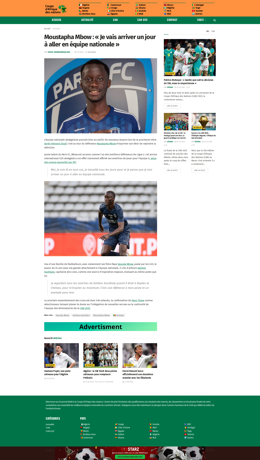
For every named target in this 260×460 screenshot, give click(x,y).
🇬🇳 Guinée (140, 10)
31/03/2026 (180, 87)
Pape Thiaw (138, 300)
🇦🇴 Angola (84, 7)
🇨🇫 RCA (167, 10)
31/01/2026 (208, 142)
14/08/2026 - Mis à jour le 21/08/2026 (99, 382)
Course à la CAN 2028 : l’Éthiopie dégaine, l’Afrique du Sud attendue (203, 135)
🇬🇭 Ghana (140, 7)
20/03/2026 (180, 142)
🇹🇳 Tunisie (197, 10)
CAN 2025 (85, 308)
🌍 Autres (197, 13)
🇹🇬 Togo (196, 7)
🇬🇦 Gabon (140, 5)
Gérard (170, 87)
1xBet (200, 20)
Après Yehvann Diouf (55, 143)
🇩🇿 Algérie (84, 5)
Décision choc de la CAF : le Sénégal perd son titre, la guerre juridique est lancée (175, 135)
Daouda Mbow (125, 264)
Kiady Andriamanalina (59, 52)
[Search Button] (215, 20)
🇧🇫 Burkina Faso (87, 13)
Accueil (57, 20)
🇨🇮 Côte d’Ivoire (115, 10)
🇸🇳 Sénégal (198, 5)
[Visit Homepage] (55, 9)
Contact (172, 20)
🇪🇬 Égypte (112, 13)
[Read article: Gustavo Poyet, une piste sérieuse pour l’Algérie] (61, 355)
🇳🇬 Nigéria (169, 7)
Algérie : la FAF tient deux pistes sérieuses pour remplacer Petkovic (100, 374)
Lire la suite (174, 105)
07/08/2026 (128, 382)
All (207, 31)
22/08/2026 (50, 379)
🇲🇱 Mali (139, 13)
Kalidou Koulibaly (81, 315)
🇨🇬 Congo (112, 7)
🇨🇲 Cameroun (114, 5)
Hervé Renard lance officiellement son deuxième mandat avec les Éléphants (137, 374)
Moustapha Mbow (106, 143)
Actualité (87, 20)
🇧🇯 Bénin (83, 10)
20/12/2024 (79, 52)
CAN (115, 20)
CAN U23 (142, 20)
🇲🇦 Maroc (168, 5)
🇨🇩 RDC (167, 13)
